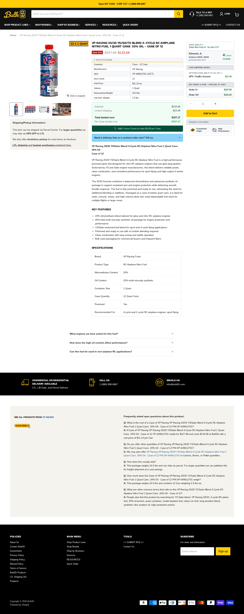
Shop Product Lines (16, 24)
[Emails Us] (189, 384)
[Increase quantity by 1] (215, 103)
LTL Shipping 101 (18, 577)
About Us (14, 542)
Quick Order (130, 24)
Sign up (223, 551)
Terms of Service (18, 568)
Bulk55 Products (18, 572)
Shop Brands (43, 24)
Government (16, 551)
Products (14, 581)
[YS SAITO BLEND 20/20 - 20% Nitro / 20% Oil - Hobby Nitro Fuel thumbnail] (16, 109)
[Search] (178, 14)
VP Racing (48, 417)
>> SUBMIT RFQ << (211, 24)
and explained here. (42, 145)
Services (90, 24)
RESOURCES (109, 24)
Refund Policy (16, 564)
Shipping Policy (17, 559)
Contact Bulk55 (17, 546)
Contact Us (233, 24)
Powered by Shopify (19, 605)
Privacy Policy (17, 555)
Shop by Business (68, 24)
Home (13, 35)
